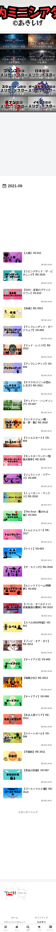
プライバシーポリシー (15, 922)
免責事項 (41, 922)
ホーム (14, 917)
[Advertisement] (28, 144)
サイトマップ (41, 917)
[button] (50, 588)
